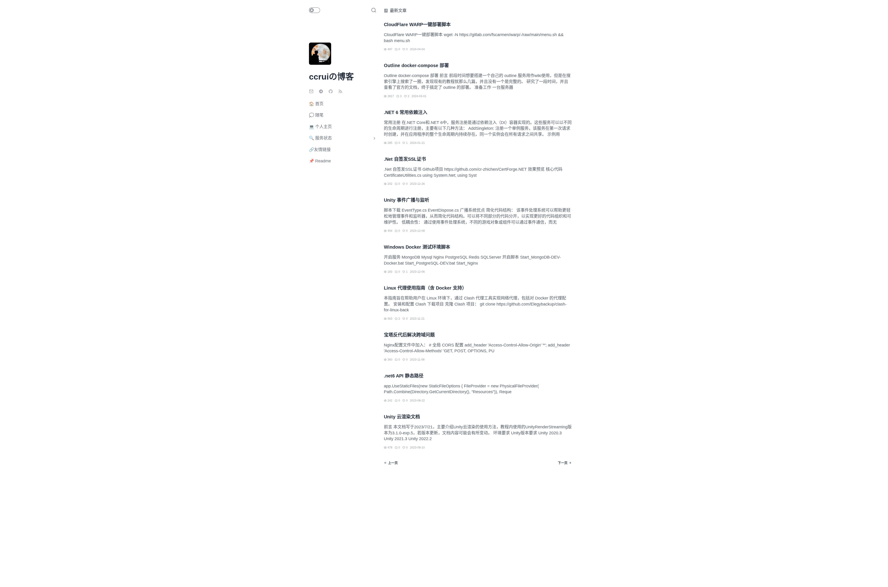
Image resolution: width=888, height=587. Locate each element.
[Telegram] (322, 92)
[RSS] (340, 92)
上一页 (393, 463)
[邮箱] (312, 92)
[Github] (331, 92)
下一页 (562, 463)
